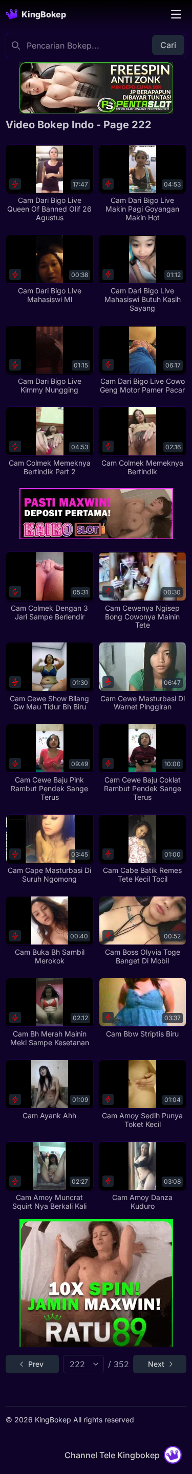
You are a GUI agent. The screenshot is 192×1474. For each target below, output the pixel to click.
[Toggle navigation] (176, 14)
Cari (168, 45)
